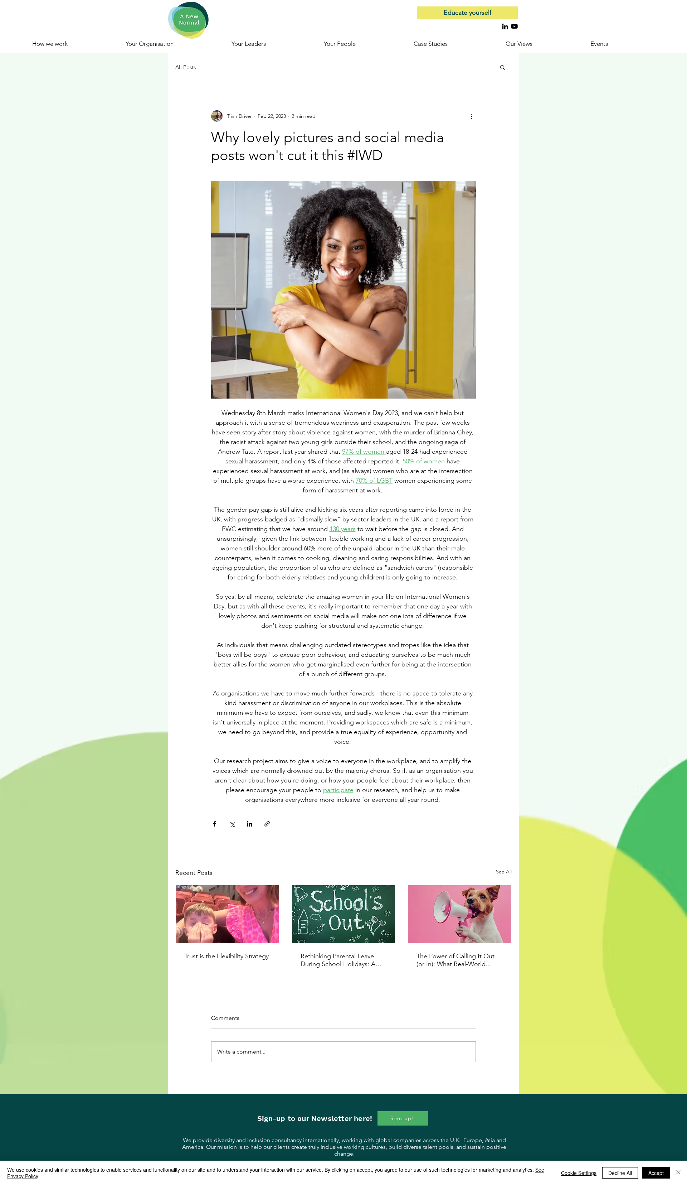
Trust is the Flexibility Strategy (226, 956)
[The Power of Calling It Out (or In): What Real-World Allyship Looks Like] (459, 914)
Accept (656, 1172)
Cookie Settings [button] (578, 1172)
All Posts (185, 67)
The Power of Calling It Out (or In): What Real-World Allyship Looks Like (455, 960)
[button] (622, 44)
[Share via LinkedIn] (249, 823)
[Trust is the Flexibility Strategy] (227, 914)
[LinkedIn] (505, 26)
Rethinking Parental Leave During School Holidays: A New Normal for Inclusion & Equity (340, 960)
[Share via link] (267, 823)
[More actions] (471, 116)
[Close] (678, 1172)
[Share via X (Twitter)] (232, 823)
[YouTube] (514, 26)
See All (504, 871)
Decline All (620, 1172)
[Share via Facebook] (214, 823)
